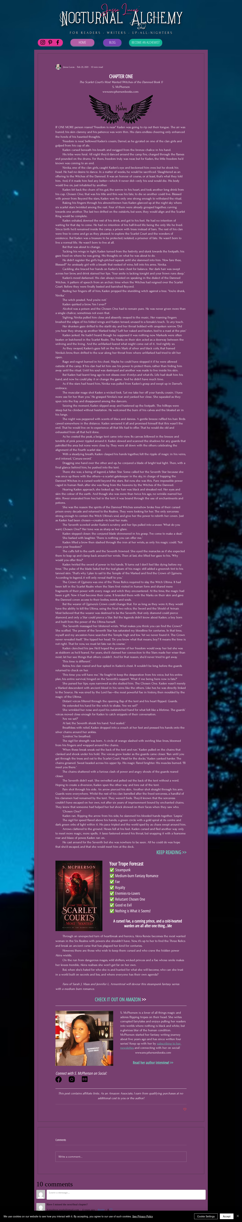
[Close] (238, 1216)
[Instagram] (43, 42)
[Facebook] (58, 42)
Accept (226, 1216)
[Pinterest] (50, 42)
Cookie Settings (206, 1216)
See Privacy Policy (142, 1216)
